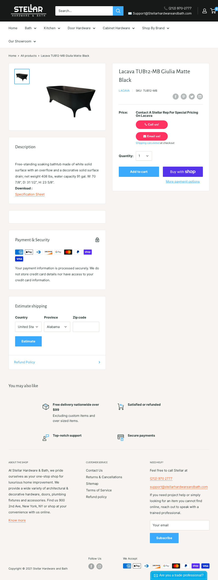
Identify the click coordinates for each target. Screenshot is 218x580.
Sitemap (92, 484)
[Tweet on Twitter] (192, 96)
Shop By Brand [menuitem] (153, 28)
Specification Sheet (29, 194)
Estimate (28, 341)
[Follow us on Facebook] (91, 566)
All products (29, 55)
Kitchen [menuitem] (50, 28)
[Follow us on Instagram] (99, 566)
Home (12, 55)
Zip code (79, 317)
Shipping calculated (147, 142)
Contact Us (94, 470)
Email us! (153, 136)
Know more (17, 520)
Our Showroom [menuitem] (20, 41)
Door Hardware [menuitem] (79, 28)
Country (21, 317)
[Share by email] (200, 96)
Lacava (124, 90)
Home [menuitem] (13, 28)
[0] (213, 10)
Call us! (153, 124)
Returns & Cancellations (104, 477)
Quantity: (126, 156)
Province (51, 317)
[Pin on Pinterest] (184, 96)
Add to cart (139, 172)
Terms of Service (99, 490)
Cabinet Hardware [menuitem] (116, 28)
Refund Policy (24, 362)
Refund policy (96, 497)
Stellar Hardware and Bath (50, 568)
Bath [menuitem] (28, 28)
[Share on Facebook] (176, 96)
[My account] (204, 11)
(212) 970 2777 (161, 478)
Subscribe (164, 538)
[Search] (118, 11)
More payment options (183, 181)
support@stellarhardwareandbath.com (179, 487)
